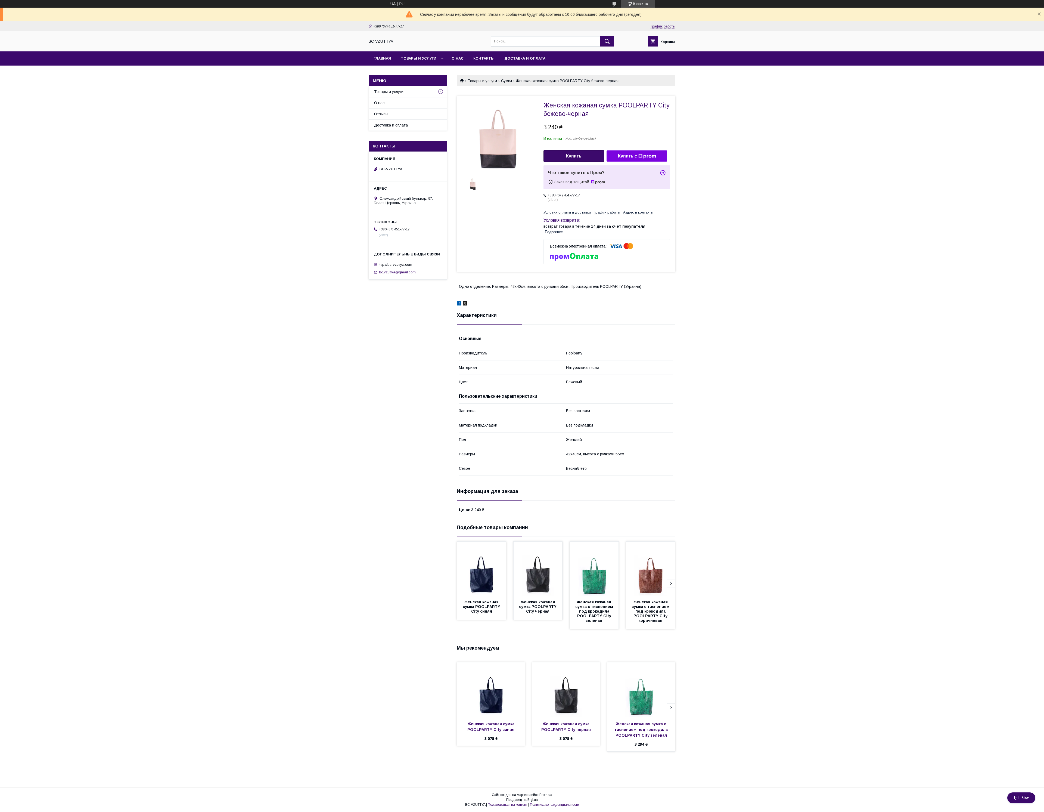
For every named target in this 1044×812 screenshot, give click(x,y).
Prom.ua (545, 795)
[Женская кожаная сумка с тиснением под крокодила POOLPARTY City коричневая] (650, 569)
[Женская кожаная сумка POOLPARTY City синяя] (481, 569)
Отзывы (381, 114)
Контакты (484, 58)
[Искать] (607, 41)
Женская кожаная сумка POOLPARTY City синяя (482, 606)
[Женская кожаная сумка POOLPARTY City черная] (538, 569)
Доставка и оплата (524, 58)
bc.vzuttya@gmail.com (397, 272)
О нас (458, 58)
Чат (1025, 798)
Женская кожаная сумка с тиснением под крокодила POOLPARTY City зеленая (594, 611)
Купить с (627, 156)
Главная (382, 58)
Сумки (506, 81)
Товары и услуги (418, 58)
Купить (574, 156)
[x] (465, 304)
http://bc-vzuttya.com (395, 264)
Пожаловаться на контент (507, 805)
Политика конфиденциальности (554, 805)
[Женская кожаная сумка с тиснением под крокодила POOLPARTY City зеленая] (594, 569)
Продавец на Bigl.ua (522, 800)
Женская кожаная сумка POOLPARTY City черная (538, 606)
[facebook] (459, 304)
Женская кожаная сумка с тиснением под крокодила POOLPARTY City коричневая (651, 611)
